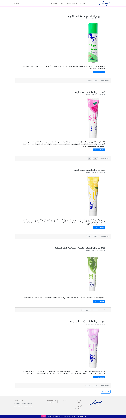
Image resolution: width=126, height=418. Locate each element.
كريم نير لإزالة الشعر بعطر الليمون (88, 170)
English (16, 3)
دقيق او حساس (86, 310)
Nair (95, 3)
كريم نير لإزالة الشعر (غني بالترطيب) (87, 321)
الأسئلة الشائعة (72, 3)
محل (62, 3)
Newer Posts (105, 392)
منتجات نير (54, 3)
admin (89, 19)
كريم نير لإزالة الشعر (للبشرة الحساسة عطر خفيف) (80, 247)
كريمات (95, 158)
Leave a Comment (104, 80)
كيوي (88, 80)
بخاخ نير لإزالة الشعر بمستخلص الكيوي (86, 16)
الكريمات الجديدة (78, 404)
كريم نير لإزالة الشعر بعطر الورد (89, 92)
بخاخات (95, 80)
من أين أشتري (51, 402)
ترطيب (88, 385)
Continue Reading (99, 72)
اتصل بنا (82, 3)
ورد (89, 158)
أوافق (43, 416)
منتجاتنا (65, 400)
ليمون (88, 236)
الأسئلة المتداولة (51, 400)
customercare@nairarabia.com (23, 406)
